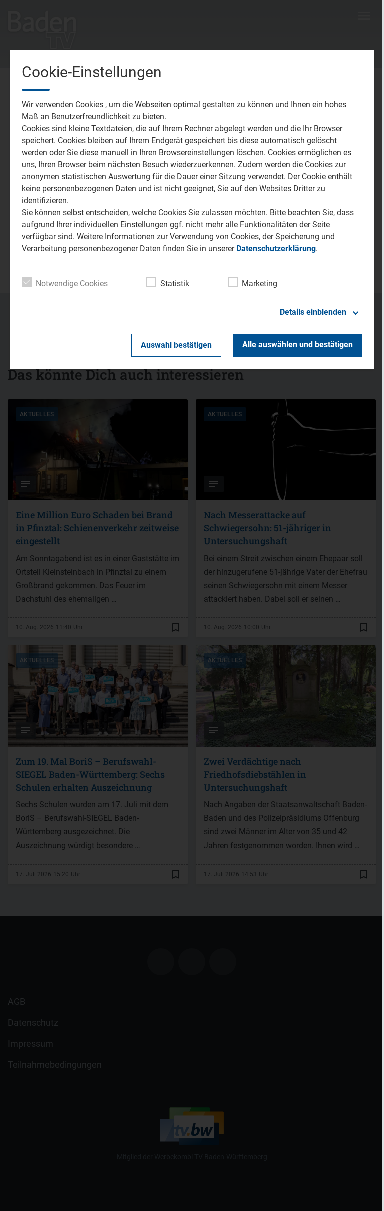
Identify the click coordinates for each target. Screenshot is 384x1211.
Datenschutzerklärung (276, 248)
